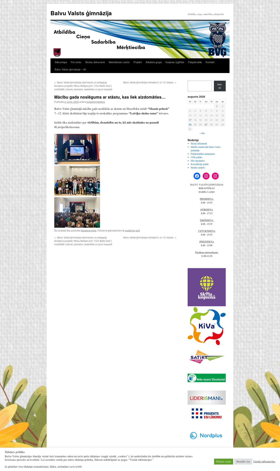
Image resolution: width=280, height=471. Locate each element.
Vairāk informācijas (264, 461)
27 (206, 124)
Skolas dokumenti (95, 62)
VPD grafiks (196, 157)
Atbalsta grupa (154, 62)
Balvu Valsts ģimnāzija (81, 13)
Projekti (138, 62)
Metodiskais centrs (119, 62)
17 (190, 119)
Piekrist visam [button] (223, 461)
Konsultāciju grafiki (200, 164)
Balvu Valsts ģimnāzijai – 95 (70, 69)
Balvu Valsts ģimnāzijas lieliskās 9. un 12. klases (149, 82)
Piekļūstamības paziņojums (203, 153)
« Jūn (202, 133)
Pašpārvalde (195, 62)
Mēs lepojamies (198, 160)
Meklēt (219, 86)
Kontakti (210, 62)
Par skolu (76, 62)
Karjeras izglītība (175, 62)
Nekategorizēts (88, 230)
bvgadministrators (95, 101)
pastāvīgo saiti (132, 230)
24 (190, 124)
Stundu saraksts (198, 167)
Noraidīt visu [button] (243, 461)
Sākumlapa (61, 62)
